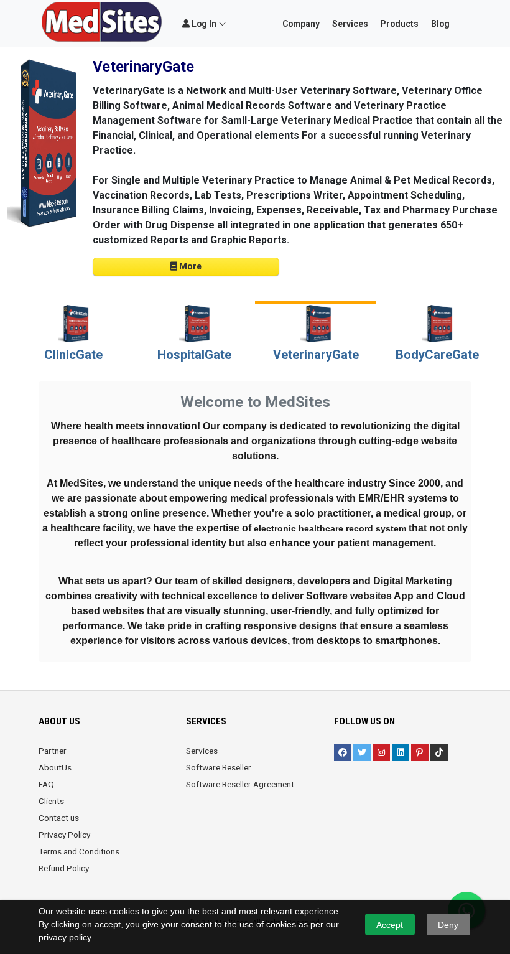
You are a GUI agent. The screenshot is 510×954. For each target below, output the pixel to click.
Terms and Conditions (79, 851)
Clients (51, 801)
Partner (53, 750)
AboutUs (55, 767)
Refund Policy (64, 868)
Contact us (59, 818)
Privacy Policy (64, 834)
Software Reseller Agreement (240, 784)
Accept (389, 925)
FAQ (46, 784)
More (189, 266)
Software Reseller (218, 767)
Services (202, 750)
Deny (448, 925)
